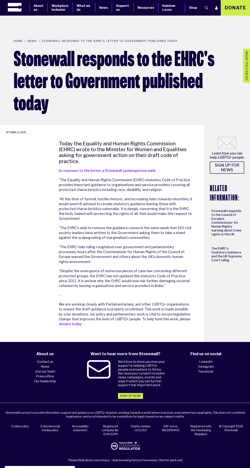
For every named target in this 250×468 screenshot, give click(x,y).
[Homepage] (18, 7)
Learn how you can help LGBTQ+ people (227, 155)
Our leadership (45, 381)
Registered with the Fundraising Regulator (201, 430)
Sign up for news (227, 167)
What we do (83, 7)
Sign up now (130, 396)
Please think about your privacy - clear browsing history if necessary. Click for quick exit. (125, 460)
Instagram (206, 366)
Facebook (205, 371)
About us (38, 7)
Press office (45, 376)
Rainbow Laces (168, 7)
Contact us (45, 362)
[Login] (216, 8)
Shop (193, 8)
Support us (122, 7)
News (103, 8)
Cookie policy (20, 426)
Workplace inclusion (60, 7)
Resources (146, 8)
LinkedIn (205, 362)
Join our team (45, 371)
